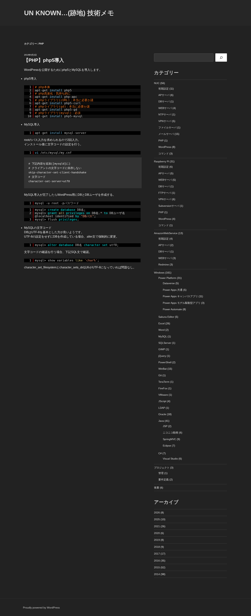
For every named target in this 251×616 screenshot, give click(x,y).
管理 (161, 473)
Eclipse (167, 445)
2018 (157, 546)
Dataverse (169, 283)
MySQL (162, 336)
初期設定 (163, 88)
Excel (161, 323)
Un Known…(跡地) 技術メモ (69, 13)
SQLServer (164, 342)
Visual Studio (170, 458)
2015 (157, 567)
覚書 (156, 487)
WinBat (162, 368)
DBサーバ (164, 101)
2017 (157, 553)
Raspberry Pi (161, 161)
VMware (163, 394)
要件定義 (163, 479)
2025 (157, 519)
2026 (157, 512)
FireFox (162, 388)
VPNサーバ (164, 121)
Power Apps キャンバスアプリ (180, 296)
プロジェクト (161, 467)
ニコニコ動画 (170, 432)
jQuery (162, 355)
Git (160, 375)
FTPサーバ (164, 192)
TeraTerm (163, 381)
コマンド (163, 153)
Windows (159, 272)
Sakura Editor (166, 316)
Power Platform (167, 277)
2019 (157, 539)
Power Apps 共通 (172, 289)
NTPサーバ (164, 114)
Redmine (163, 264)
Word (161, 329)
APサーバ (163, 95)
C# (160, 453)
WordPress (164, 146)
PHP (161, 140)
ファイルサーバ (167, 127)
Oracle (162, 414)
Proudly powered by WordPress (41, 607)
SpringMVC (169, 439)
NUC (156, 83)
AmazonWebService (166, 233)
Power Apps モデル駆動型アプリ (181, 302)
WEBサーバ (165, 108)
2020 (157, 533)
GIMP (161, 349)
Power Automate (172, 309)
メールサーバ (166, 133)
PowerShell (164, 362)
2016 (157, 560)
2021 (157, 526)
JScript (162, 401)
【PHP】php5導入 (44, 60)
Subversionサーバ (168, 205)
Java (161, 420)
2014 (157, 574)
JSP (165, 426)
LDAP (161, 407)
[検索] (221, 57)
